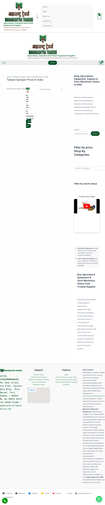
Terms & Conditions (38, 382)
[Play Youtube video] (87, 206)
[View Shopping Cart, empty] (100, 16)
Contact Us (47, 21)
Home (45, 7)
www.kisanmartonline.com (94, 396)
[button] (37, 16)
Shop (45, 11)
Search (77, 130)
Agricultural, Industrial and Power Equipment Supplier (18, 24)
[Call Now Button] (5, 500)
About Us (46, 16)
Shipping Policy (39, 384)
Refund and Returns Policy (39, 380)
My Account (47, 26)
